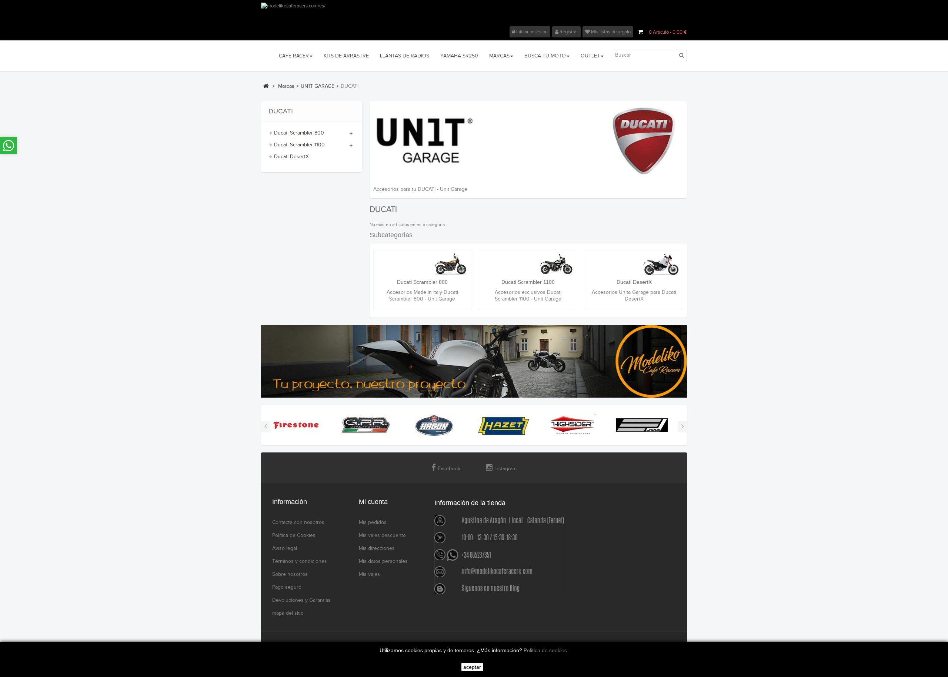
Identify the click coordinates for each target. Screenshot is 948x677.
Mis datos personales (383, 561)
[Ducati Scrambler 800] (422, 264)
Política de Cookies (294, 535)
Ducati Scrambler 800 (299, 133)
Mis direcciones (377, 548)
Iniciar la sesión (531, 32)
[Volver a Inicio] (266, 86)
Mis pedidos (373, 522)
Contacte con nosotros (298, 522)
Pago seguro (286, 587)
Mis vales (369, 574)
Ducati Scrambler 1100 (299, 145)
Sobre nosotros (290, 574)
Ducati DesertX (291, 157)
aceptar (472, 667)
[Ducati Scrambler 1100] (528, 264)
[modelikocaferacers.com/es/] (474, 14)
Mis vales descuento (382, 535)
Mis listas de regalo (610, 32)
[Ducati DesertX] (634, 264)
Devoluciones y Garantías (301, 600)
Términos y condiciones (299, 561)
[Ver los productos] (296, 425)
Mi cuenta (373, 501)
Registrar (568, 32)
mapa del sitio (288, 613)
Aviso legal (284, 548)
